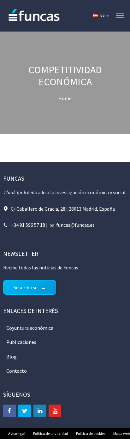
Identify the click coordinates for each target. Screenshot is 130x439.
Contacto (16, 371)
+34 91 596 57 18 (28, 225)
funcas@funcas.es (75, 225)
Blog (11, 356)
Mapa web (121, 433)
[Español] (100, 15)
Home (65, 98)
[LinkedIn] (39, 411)
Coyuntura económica (29, 328)
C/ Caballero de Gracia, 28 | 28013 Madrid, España (63, 209)
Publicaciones (21, 342)
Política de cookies (90, 433)
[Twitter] (24, 411)
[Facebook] (9, 411)
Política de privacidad (50, 433)
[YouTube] (55, 411)
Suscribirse (26, 287)
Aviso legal (16, 433)
